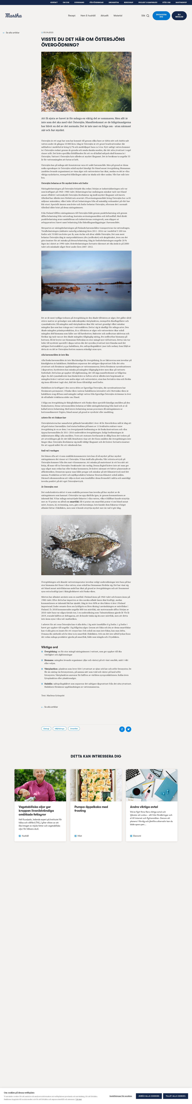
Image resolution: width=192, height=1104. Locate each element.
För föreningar (97, 2)
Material (118, 15)
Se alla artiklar (12, 33)
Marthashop (181, 2)
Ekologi (46, 729)
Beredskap (128, 2)
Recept (71, 15)
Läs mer (79, 1099)
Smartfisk (74, 729)
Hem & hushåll (88, 15)
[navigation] (13, 15)
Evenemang (79, 2)
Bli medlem (179, 15)
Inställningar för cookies (121, 1096)
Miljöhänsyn (59, 729)
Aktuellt (104, 15)
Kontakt (54, 2)
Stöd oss (166, 2)
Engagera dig (161, 15)
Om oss (66, 2)
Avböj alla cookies (149, 1096)
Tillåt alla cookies (175, 1096)
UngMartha (114, 2)
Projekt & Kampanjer (147, 2)
